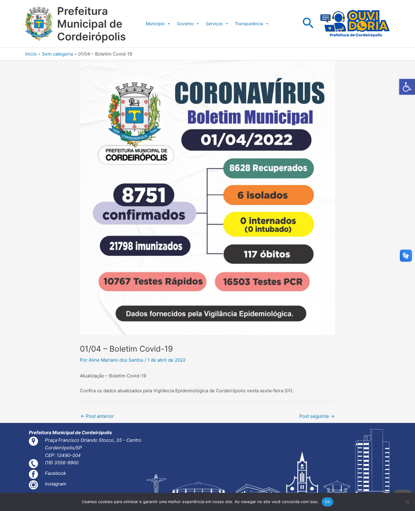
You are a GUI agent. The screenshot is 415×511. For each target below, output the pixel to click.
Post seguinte (316, 416)
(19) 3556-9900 (61, 462)
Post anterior (97, 416)
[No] (407, 502)
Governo (185, 23)
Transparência (249, 23)
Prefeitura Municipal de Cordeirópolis (91, 24)
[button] (407, 87)
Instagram (55, 484)
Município (155, 23)
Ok (327, 501)
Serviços (214, 23)
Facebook (55, 473)
